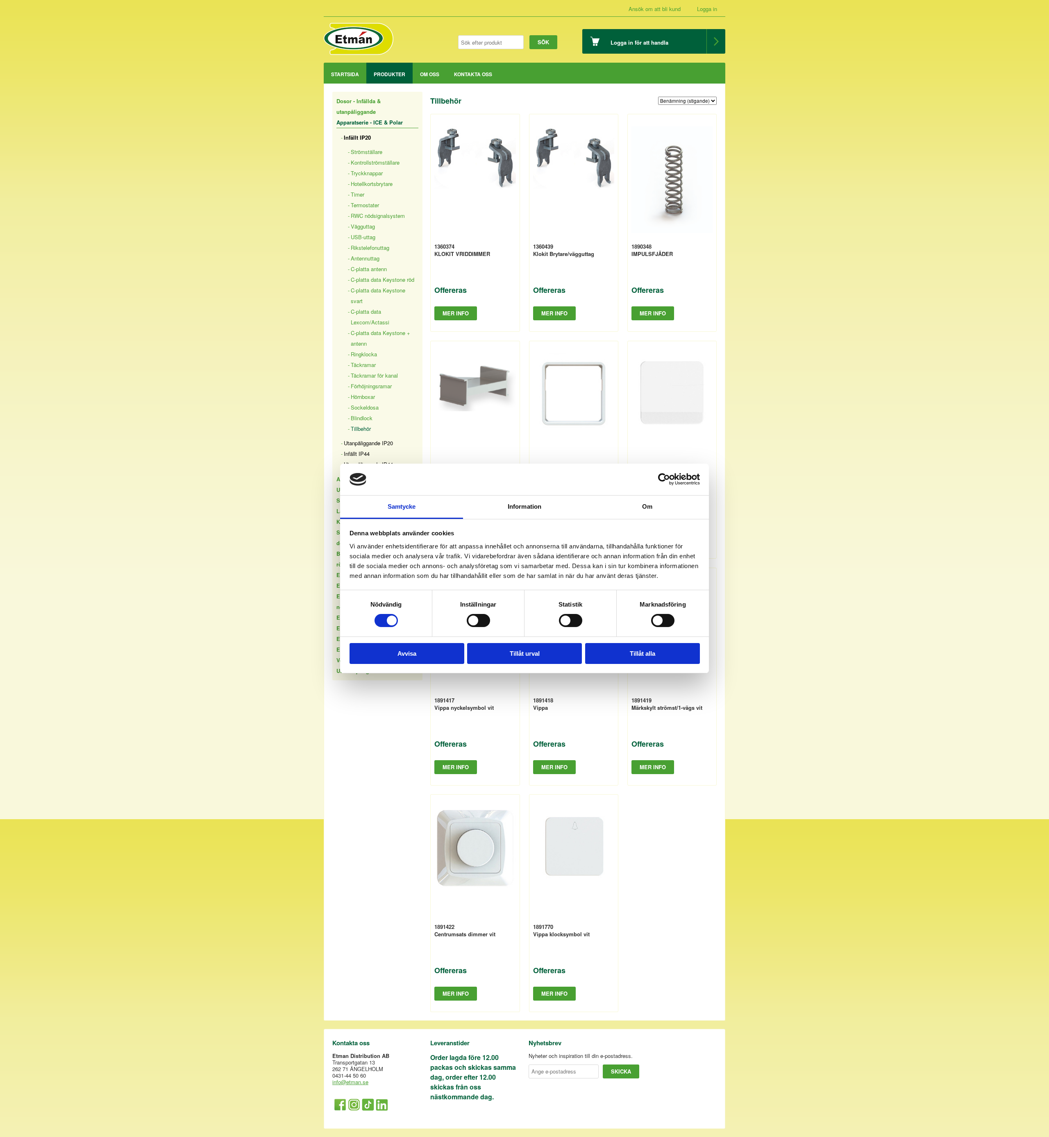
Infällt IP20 (357, 137)
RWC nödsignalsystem (378, 216)
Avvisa (406, 653)
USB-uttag (363, 237)
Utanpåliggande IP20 (368, 443)
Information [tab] (524, 506)
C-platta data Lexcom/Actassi (370, 317)
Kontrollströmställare (375, 162)
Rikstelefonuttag (370, 247)
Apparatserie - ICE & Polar (369, 122)
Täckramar (363, 365)
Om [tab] (647, 506)
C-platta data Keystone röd (382, 279)
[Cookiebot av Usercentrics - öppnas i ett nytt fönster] (664, 479)
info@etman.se (350, 1082)
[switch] (478, 620)
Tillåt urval (525, 653)
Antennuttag (365, 258)
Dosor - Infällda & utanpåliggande (358, 106)
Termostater (365, 205)
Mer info (456, 313)
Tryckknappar (367, 173)
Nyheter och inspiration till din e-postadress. (581, 1056)
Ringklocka (364, 354)
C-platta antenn (369, 269)
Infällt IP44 (357, 454)
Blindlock (361, 418)
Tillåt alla (642, 653)
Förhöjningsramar (371, 386)
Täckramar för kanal (374, 375)
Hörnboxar (363, 397)
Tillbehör (361, 429)
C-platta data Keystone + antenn (380, 338)
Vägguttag (363, 226)
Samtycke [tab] (402, 506)
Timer (357, 194)
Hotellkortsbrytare (372, 184)
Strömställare (366, 152)
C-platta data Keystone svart (378, 295)
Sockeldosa (365, 407)
